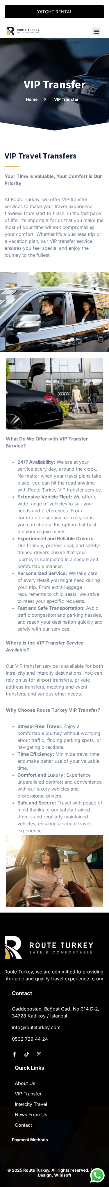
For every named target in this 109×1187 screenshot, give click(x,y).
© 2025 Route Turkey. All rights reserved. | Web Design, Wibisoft (54, 1173)
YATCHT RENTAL (54, 11)
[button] (96, 31)
